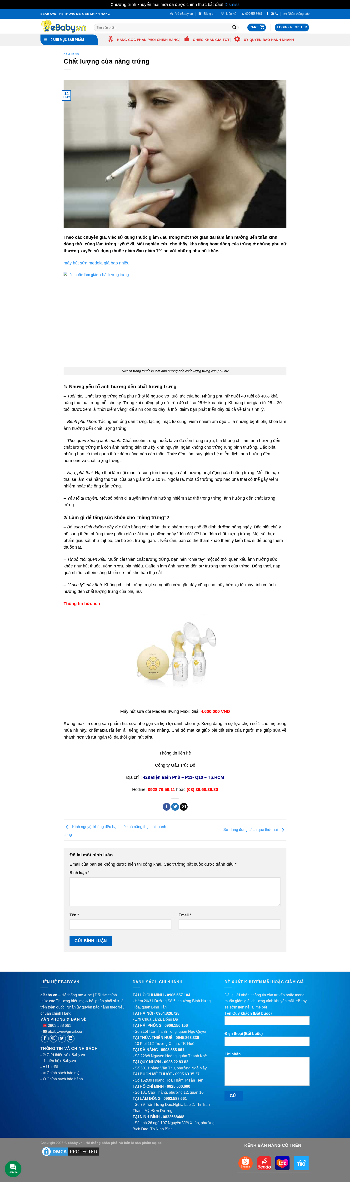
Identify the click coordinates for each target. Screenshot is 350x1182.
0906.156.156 (176, 1025)
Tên (74, 915)
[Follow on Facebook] (267, 13)
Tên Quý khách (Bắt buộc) (248, 1013)
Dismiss (232, 4)
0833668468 (173, 1117)
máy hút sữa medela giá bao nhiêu (97, 263)
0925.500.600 (178, 1086)
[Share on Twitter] (175, 807)
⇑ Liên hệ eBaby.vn (59, 1061)
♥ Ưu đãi (50, 1067)
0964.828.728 (168, 1013)
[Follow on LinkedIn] (71, 1039)
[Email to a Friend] (184, 807)
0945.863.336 (187, 1038)
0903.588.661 (172, 1050)
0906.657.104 (178, 995)
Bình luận (79, 873)
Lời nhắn (233, 1054)
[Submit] (234, 27)
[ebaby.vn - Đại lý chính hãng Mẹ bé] (63, 26)
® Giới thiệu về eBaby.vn (64, 1055)
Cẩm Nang (71, 54)
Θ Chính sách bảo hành (63, 1079)
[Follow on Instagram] (53, 1039)
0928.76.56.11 (161, 789)
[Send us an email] (272, 13)
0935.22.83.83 (176, 1062)
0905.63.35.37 (187, 1074)
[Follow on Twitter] (62, 1039)
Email (185, 915)
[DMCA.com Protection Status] (70, 1151)
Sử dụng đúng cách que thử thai (251, 830)
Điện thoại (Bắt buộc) (244, 1034)
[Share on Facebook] (166, 807)
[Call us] (276, 13)
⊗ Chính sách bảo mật (61, 1073)
